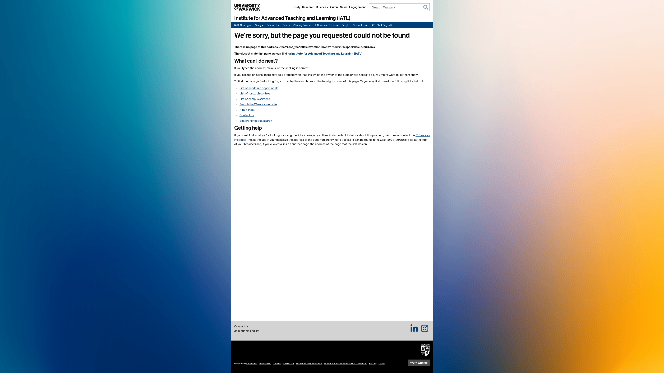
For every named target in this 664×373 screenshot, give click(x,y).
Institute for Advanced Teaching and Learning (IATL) (292, 18)
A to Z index (247, 110)
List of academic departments (258, 88)
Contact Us (359, 25)
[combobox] (399, 7)
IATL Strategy (242, 25)
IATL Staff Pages (381, 25)
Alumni (334, 7)
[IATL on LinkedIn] (414, 330)
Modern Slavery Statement (309, 363)
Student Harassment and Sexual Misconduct (345, 363)
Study (296, 7)
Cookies (277, 363)
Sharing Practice (302, 25)
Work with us (419, 362)
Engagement (357, 7)
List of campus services (254, 99)
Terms (382, 363)
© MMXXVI (288, 363)
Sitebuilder (251, 363)
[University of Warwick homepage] (247, 7)
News (343, 7)
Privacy (372, 363)
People (345, 25)
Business (322, 7)
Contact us (246, 115)
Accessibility (265, 363)
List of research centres (254, 93)
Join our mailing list (246, 331)
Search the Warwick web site (258, 104)
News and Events (326, 25)
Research (308, 7)
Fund (285, 25)
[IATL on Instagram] (424, 330)
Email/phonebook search (255, 120)
